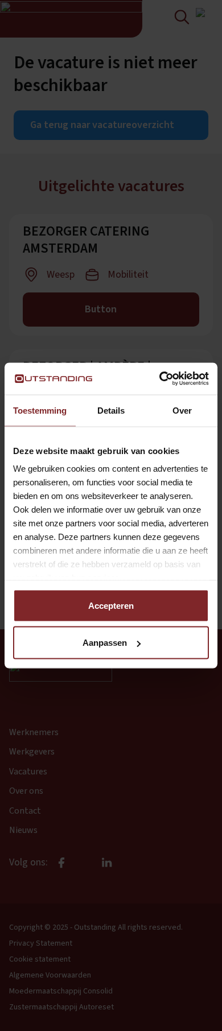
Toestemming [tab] (40, 410)
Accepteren (111, 605)
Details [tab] (111, 410)
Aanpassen (105, 643)
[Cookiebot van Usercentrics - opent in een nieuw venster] (159, 379)
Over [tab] (182, 410)
